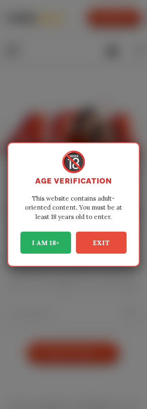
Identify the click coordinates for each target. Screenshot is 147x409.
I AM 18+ (46, 243)
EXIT (101, 243)
